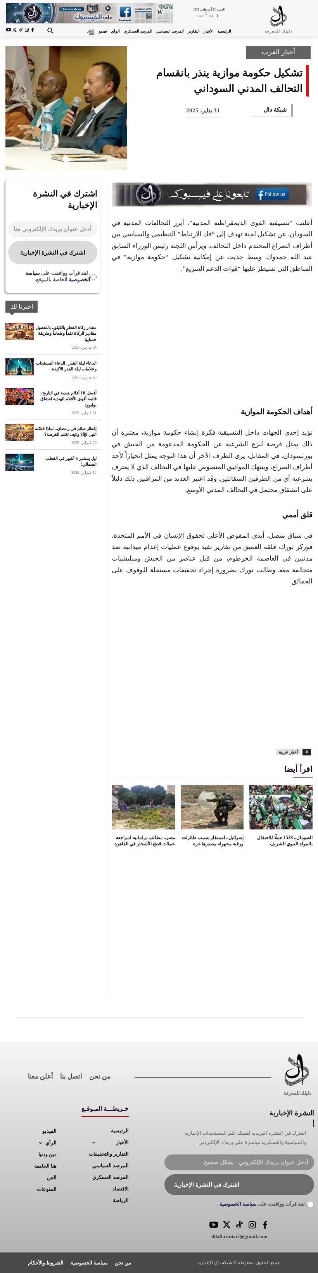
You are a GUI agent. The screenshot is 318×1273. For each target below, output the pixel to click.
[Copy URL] (147, 158)
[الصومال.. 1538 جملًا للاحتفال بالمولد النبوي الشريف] (281, 807)
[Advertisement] (212, 338)
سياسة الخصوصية (237, 1204)
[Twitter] (226, 1225)
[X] (15, 31)
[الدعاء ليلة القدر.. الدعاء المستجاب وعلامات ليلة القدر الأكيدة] (19, 366)
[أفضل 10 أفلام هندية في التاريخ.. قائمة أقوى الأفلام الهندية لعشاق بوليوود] (19, 396)
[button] (49, 30)
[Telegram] (173, 158)
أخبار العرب (278, 52)
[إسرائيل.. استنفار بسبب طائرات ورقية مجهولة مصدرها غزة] (212, 807)
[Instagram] (27, 31)
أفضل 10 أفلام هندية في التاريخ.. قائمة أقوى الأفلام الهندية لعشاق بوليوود (68, 399)
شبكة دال (275, 110)
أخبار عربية (288, 752)
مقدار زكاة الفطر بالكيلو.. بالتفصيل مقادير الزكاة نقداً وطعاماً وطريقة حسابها (66, 333)
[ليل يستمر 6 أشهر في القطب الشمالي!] (19, 462)
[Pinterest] (249, 158)
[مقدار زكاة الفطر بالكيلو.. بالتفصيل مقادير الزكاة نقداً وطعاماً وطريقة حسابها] (19, 331)
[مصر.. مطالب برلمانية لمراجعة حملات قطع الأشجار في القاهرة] (143, 807)
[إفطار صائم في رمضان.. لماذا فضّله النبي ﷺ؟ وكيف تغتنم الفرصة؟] (19, 432)
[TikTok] (20, 31)
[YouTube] (213, 1225)
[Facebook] (32, 31)
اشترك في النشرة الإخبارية (52, 252)
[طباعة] (198, 158)
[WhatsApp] (224, 158)
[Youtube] (8, 31)
